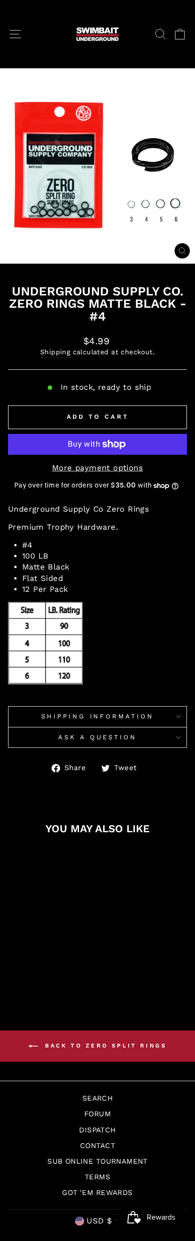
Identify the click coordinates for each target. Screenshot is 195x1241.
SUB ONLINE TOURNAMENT (97, 1161)
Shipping (55, 352)
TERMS (97, 1177)
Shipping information (97, 716)
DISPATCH (97, 1130)
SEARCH (97, 1098)
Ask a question (97, 737)
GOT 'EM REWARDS (97, 1192)
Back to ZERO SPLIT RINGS (104, 1045)
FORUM (97, 1114)
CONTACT (97, 1145)
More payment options (97, 467)
